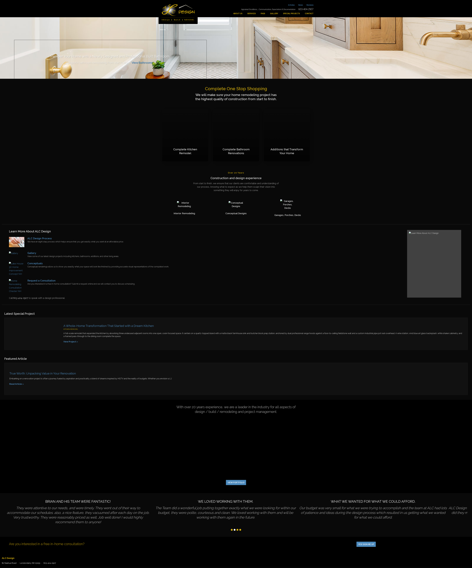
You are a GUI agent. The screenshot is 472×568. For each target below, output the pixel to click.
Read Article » (16, 384)
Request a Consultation (41, 280)
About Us (237, 14)
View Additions (140, 62)
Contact (309, 14)
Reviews (310, 5)
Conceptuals (35, 263)
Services (251, 14)
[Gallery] (13, 253)
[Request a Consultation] (16, 291)
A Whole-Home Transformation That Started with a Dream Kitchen (108, 326)
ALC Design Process (39, 238)
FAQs (263, 14)
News (300, 5)
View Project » (70, 342)
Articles (291, 5)
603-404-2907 (50, 563)
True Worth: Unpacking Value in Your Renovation (42, 373)
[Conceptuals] (16, 274)
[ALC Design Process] (16, 246)
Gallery (274, 14)
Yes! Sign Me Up (366, 544)
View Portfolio (236, 482)
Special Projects (291, 14)
